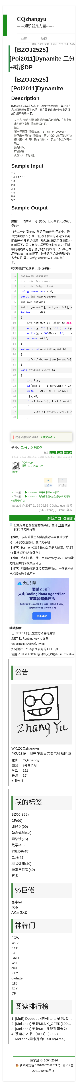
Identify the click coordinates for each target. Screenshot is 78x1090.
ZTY (14, 973)
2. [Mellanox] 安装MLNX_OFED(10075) (42, 1024)
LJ (13, 953)
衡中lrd (16, 902)
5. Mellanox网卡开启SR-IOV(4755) (38, 1039)
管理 (44, 38)
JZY (14, 988)
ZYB (14, 948)
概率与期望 (23, 870)
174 (26, 775)
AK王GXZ (19, 912)
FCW (15, 938)
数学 (17, 845)
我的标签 (28, 802)
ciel (14, 968)
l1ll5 (14, 983)
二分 (23, 448)
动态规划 (21, 833)
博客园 (34, 1060)
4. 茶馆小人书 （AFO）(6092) (34, 1034)
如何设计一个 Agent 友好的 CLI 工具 (34, 649)
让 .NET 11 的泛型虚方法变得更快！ (34, 633)
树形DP (36, 448)
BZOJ (53, 453)
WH (14, 963)
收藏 (62, 510)
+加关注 (16, 472)
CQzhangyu (31, 19)
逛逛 (17, 529)
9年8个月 (30, 765)
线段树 (19, 827)
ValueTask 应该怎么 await (28, 643)
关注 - (38, 465)
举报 (69, 510)
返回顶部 (70, 518)
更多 (14, 876)
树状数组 (21, 864)
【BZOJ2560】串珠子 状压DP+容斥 (41, 492)
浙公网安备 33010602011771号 (40, 1065)
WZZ (15, 943)
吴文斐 (48, 753)
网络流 (19, 839)
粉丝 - (27, 465)
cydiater (17, 978)
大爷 (14, 907)
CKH (15, 958)
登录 (61, 525)
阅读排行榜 (32, 1006)
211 (25, 770)
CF (16, 821)
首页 (24, 38)
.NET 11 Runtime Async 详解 (29, 638)
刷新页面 (54, 518)
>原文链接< (48, 437)
